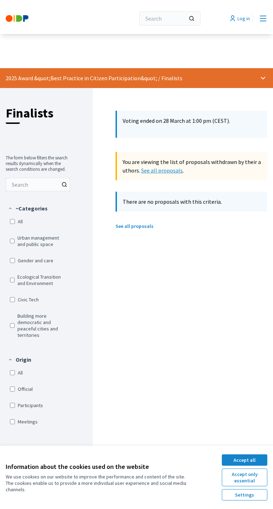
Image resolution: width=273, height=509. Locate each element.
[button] (28, 208)
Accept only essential (245, 477)
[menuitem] (38, 184)
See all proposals (162, 170)
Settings (244, 495)
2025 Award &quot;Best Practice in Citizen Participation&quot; (81, 78)
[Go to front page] (53, 18)
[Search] (191, 18)
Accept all (245, 460)
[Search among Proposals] (64, 184)
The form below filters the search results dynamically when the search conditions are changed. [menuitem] (37, 163)
